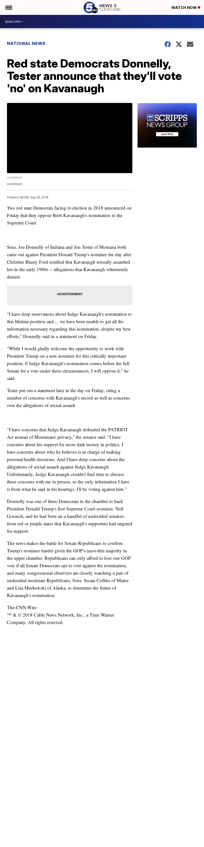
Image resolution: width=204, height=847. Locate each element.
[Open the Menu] (8, 7)
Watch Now (184, 7)
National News (26, 43)
